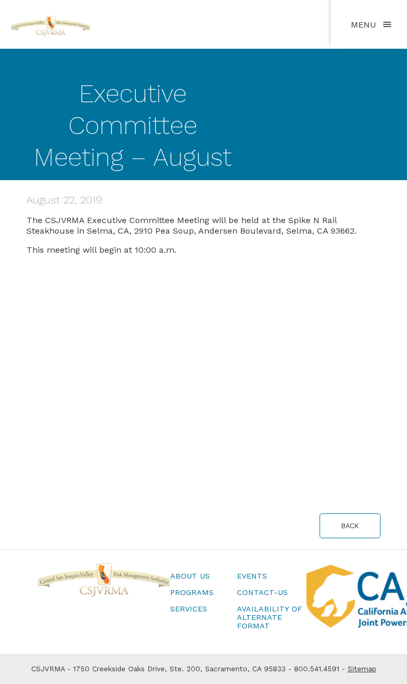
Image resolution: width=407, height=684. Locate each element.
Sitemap (362, 668)
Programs (192, 592)
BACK (350, 526)
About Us (190, 576)
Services (188, 609)
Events (252, 576)
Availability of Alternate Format (269, 617)
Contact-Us (262, 592)
